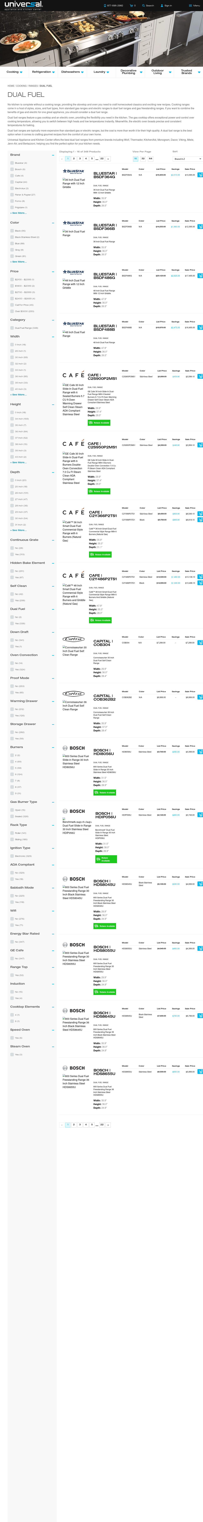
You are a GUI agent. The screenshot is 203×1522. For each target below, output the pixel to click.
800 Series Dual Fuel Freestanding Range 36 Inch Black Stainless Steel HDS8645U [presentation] (104, 1033)
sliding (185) (21, 839)
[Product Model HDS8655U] (76, 1090)
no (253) (20, 686)
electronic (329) (23, 856)
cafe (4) (19, 175)
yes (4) (18, 998)
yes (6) (18, 1038)
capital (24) (21, 182)
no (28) (19, 548)
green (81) (20, 256)
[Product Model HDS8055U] (76, 958)
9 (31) (18, 793)
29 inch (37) (21, 512)
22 (102, 159)
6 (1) (17, 1021)
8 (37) (18, 787)
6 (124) (19, 774)
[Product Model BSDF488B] (76, 334)
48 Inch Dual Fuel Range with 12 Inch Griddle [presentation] (104, 292)
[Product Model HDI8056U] (76, 761)
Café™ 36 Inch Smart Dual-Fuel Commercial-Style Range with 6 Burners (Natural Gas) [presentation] (103, 531)
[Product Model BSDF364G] (76, 183)
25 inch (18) (21, 486)
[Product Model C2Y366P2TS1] (74, 531)
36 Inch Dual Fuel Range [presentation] (104, 241)
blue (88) (20, 243)
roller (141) (20, 833)
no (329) (20, 872)
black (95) (20, 230)
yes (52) (19, 975)
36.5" (100, 781)
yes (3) (18, 1054)
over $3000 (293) (24, 311)
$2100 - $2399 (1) (24, 279)
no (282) (20, 732)
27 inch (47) (21, 499)
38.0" (102, 847)
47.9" (100, 299)
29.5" (94, 415)
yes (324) (20, 669)
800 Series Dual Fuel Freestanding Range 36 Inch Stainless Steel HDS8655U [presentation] (103, 1099)
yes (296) (20, 600)
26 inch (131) (21, 493)
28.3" (95, 613)
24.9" (100, 919)
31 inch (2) (20, 524)
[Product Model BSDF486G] (76, 284)
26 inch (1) (20, 351)
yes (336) (20, 623)
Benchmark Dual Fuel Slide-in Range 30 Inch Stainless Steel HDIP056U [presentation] (105, 833)
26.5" (100, 205)
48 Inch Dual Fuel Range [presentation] (104, 342)
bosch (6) (20, 169)
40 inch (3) (20, 389)
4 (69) (18, 761)
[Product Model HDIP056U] (77, 826)
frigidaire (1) (21, 207)
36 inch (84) (21, 431)
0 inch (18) (20, 344)
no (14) (19, 663)
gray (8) (19, 250)
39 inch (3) (20, 450)
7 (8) (17, 780)
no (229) (20, 895)
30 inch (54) (21, 518)
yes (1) (18, 646)
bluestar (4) (21, 163)
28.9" (100, 785)
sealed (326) (22, 816)
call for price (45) (24, 305)
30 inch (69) (21, 357)
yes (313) (20, 554)
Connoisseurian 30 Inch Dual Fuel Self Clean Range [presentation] (103, 660)
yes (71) (19, 925)
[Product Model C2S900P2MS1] (73, 399)
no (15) (19, 992)
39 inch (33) (21, 382)
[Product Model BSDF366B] (76, 233)
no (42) (19, 594)
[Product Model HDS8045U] (76, 892)
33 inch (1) (20, 370)
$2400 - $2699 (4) (25, 298)
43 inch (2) (20, 457)
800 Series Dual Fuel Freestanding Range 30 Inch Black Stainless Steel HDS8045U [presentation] (104, 901)
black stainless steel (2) (27, 237)
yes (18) (19, 879)
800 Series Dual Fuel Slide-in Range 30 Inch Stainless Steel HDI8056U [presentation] (104, 769)
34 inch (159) (22, 418)
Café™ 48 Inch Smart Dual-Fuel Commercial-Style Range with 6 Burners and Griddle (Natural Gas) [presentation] (103, 595)
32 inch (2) (20, 363)
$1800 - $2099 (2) (25, 286)
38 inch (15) (21, 444)
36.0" (100, 202)
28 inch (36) (21, 505)
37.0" (100, 727)
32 (143, 159)
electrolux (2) (22, 188)
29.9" (94, 408)
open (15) (20, 810)
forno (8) (20, 201)
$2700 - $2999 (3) (25, 292)
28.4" (100, 676)
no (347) (19, 942)
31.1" (95, 547)
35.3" (96, 543)
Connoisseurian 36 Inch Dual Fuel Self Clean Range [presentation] (103, 715)
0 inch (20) (20, 480)
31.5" (100, 777)
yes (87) (19, 577)
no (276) (19, 918)
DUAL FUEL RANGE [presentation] (100, 186)
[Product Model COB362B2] (76, 705)
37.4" (95, 411)
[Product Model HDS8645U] (76, 1024)
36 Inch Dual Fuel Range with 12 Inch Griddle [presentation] (104, 191)
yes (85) (19, 692)
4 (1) (17, 1015)
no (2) (18, 617)
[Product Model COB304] (76, 651)
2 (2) (17, 755)
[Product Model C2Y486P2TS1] (74, 594)
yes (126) (20, 715)
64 (150, 159)
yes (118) (19, 902)
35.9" (100, 198)
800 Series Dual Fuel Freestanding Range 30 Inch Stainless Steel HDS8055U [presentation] (103, 967)
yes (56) (19, 738)
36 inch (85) (21, 376)
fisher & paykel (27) (25, 194)
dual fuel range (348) (26, 328)
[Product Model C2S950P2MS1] (73, 468)
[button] (32, 163)
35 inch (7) (20, 425)
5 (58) (18, 768)
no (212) (19, 709)
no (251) (19, 571)
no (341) (19, 640)
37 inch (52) (21, 438)
